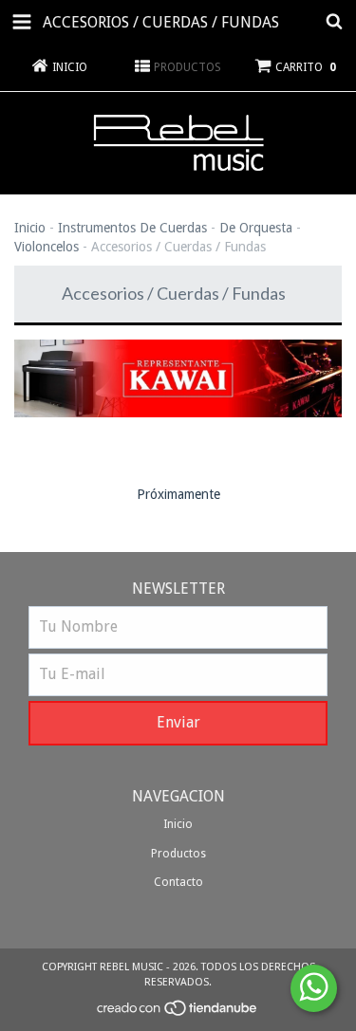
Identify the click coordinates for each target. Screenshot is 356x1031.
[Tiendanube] (178, 1014)
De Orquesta (255, 227)
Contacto (178, 882)
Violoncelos (46, 246)
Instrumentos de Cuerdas (132, 227)
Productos (178, 853)
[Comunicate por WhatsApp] (313, 988)
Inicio (30, 227)
